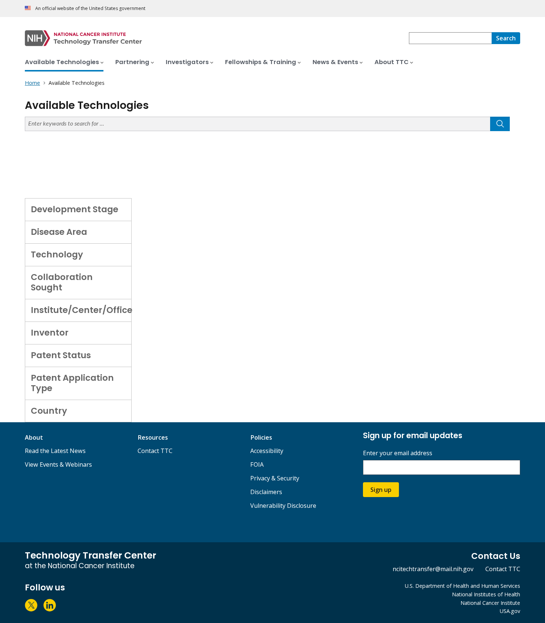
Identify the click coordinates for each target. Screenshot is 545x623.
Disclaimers (266, 492)
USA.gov (510, 610)
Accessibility (266, 451)
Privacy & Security (274, 478)
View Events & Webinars (58, 464)
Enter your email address (397, 453)
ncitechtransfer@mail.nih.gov (433, 569)
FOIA (257, 464)
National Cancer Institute (490, 602)
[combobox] (450, 38)
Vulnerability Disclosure (283, 506)
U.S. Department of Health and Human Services (462, 585)
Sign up (381, 490)
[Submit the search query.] (500, 124)
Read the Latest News (55, 451)
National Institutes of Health (486, 594)
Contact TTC (155, 451)
